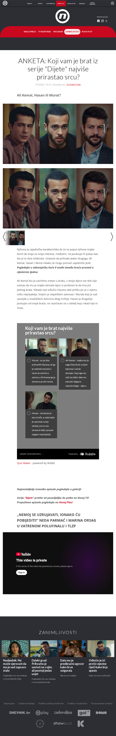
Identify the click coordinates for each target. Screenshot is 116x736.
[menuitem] (112, 3)
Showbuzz (62, 724)
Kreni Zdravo (81, 724)
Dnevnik (19, 713)
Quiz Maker (23, 463)
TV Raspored (44, 32)
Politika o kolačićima (77, 703)
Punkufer (40, 724)
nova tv (61, 4)
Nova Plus (42, 713)
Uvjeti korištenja (26, 703)
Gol (84, 713)
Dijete (29, 497)
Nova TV (6, 3)
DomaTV (101, 713)
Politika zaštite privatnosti (51, 703)
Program (58, 32)
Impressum (9, 703)
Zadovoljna (63, 713)
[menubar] (112, 3)
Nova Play (87, 32)
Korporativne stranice (101, 703)
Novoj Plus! (66, 502)
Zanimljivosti (72, 32)
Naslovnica (30, 32)
